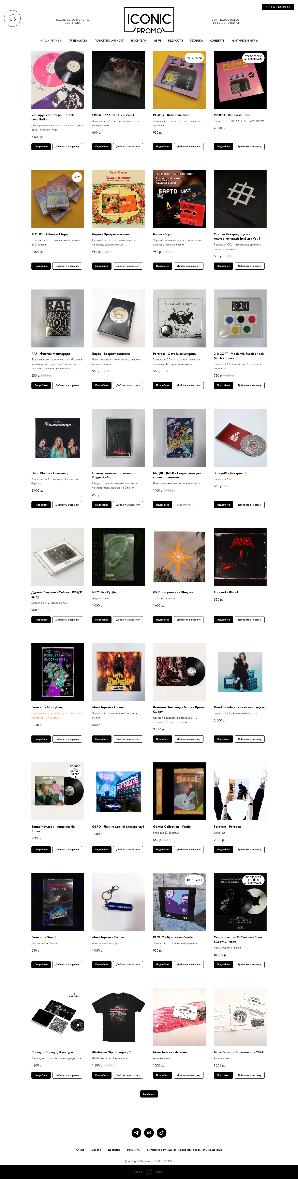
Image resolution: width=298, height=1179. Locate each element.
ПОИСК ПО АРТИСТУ (109, 40)
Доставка (114, 1149)
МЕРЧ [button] (157, 40)
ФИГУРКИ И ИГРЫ (245, 40)
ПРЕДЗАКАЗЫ (78, 40)
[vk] (149, 1133)
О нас (80, 1149)
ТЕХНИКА (196, 40)
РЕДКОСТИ (175, 40)
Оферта (96, 1149)
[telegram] (136, 1133)
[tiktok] (161, 1133)
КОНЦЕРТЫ (217, 40)
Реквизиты (133, 1149)
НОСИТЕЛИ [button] (139, 40)
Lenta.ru (54, 717)
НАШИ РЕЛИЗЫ (51, 40)
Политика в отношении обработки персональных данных (184, 1149)
